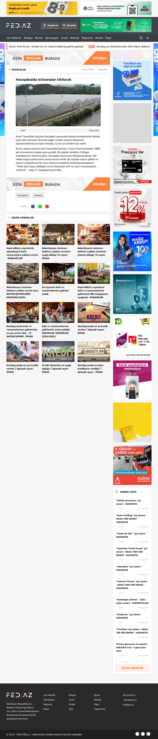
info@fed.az (128, 704)
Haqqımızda (99, 709)
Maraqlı (74, 38)
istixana (38, 195)
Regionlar (87, 38)
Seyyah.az (53, 25)
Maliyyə (28, 38)
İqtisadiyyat (51, 38)
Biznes (39, 38)
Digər (108, 38)
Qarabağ (71, 25)
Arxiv (71, 709)
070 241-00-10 (129, 695)
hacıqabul (23, 195)
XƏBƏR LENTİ (128, 492)
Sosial (64, 38)
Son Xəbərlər (13, 38)
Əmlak (99, 38)
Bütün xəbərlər (132, 668)
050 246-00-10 (129, 700)
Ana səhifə (87, 69)
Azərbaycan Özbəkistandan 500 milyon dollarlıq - (99, 46)
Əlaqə (46, 709)
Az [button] (148, 38)
